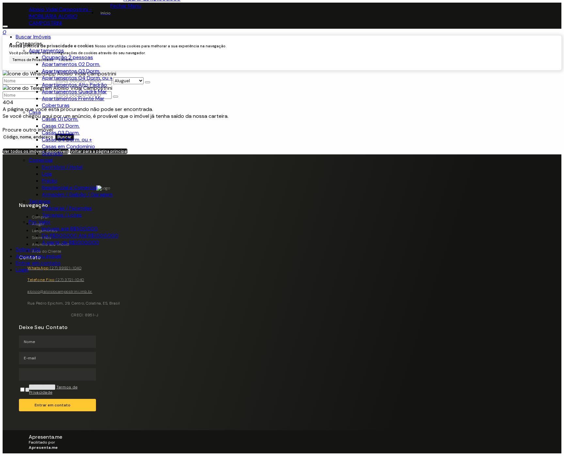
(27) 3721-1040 (55, 279)
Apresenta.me (45, 436)
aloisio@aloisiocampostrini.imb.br (59, 291)
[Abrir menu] (5, 24)
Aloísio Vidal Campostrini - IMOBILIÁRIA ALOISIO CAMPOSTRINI (60, 16)
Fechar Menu (125, 5)
